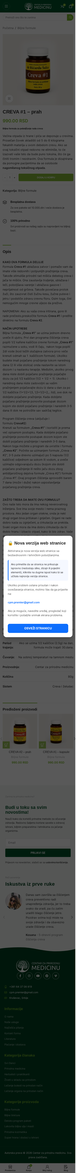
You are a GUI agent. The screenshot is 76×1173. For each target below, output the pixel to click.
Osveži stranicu (38, 628)
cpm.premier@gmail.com (24, 602)
